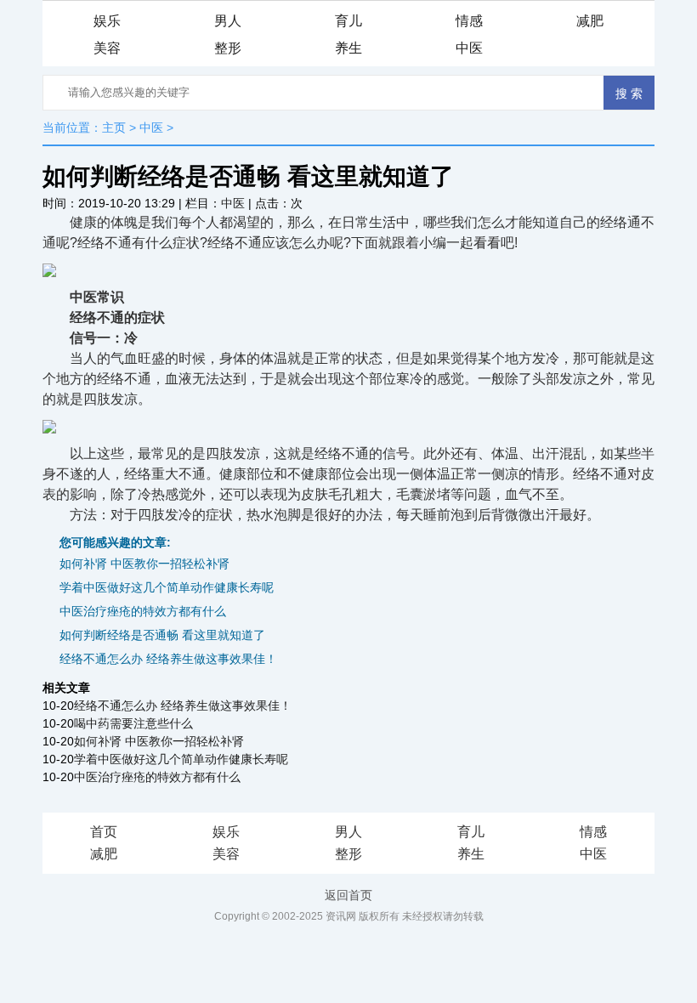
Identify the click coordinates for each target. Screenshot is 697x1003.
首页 (103, 831)
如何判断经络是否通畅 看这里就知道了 (162, 635)
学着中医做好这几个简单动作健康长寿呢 (167, 587)
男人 (227, 21)
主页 (114, 127)
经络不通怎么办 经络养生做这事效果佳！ (168, 659)
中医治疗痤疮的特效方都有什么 (143, 611)
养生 (348, 48)
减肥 (590, 21)
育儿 (348, 21)
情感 (469, 21)
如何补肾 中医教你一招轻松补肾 (145, 563)
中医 (469, 48)
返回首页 (348, 895)
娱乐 (107, 21)
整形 (227, 48)
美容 (107, 48)
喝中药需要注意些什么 (133, 723)
